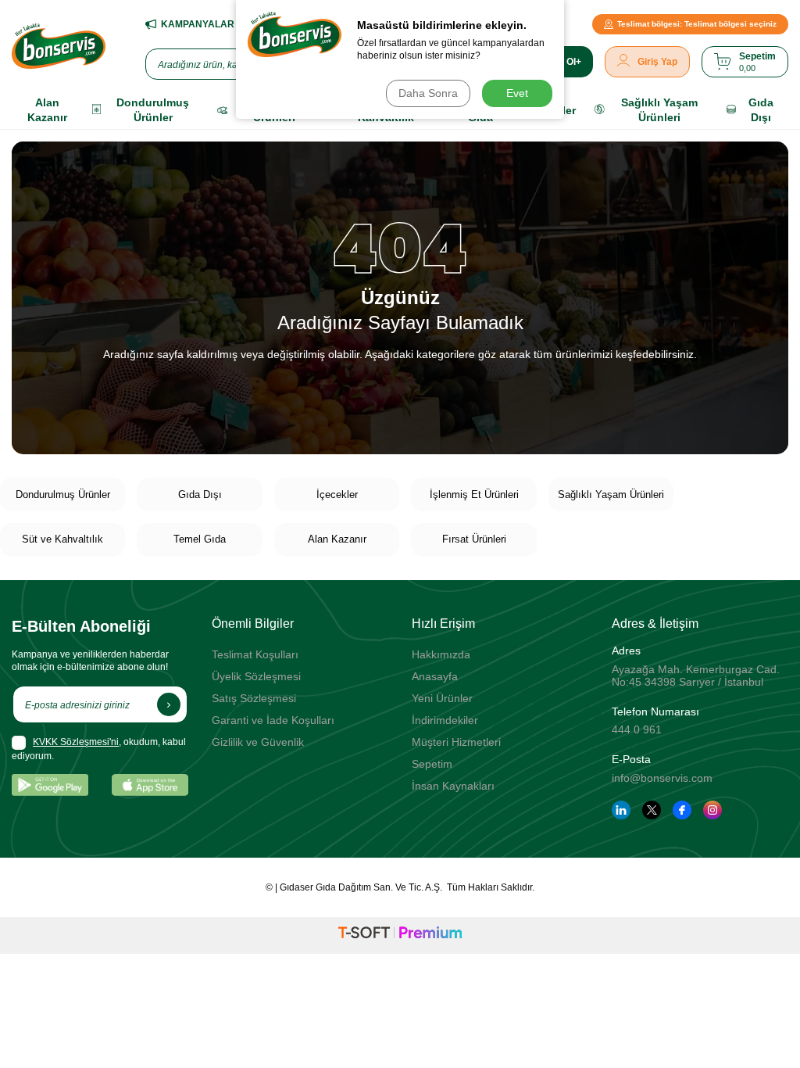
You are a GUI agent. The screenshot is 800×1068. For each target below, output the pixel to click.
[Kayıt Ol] (168, 704)
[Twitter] (651, 810)
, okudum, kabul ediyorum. (99, 749)
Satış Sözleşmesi (254, 698)
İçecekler (337, 494)
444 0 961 (637, 729)
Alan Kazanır (337, 539)
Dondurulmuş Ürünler (63, 494)
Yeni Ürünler (442, 698)
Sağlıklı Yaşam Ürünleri (611, 494)
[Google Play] (50, 785)
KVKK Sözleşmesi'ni (76, 741)
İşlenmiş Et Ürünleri (474, 494)
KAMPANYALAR (197, 24)
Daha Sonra (428, 93)
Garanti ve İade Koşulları (273, 720)
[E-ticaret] (400, 935)
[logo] (58, 46)
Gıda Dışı (200, 494)
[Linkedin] (621, 810)
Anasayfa (435, 676)
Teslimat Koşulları (255, 654)
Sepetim (432, 764)
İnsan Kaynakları (453, 785)
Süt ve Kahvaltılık (62, 539)
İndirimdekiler (445, 720)
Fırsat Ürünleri (474, 539)
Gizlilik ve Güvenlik (258, 742)
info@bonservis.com (662, 778)
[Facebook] (682, 810)
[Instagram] (712, 810)
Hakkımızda (441, 654)
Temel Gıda (199, 539)
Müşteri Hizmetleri (456, 742)
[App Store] (150, 785)
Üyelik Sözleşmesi (256, 676)
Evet (517, 93)
